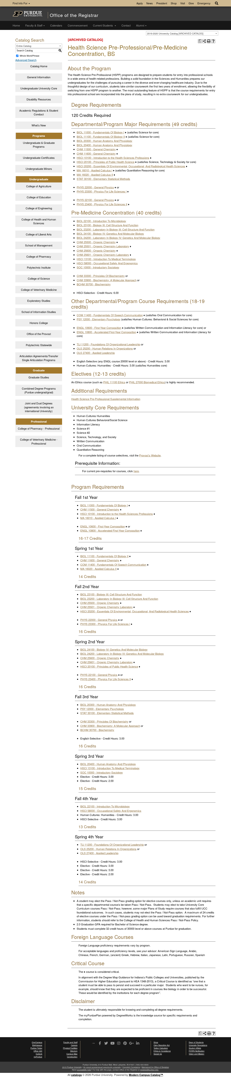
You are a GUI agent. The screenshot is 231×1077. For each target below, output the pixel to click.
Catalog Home (38, 66)
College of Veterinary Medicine (39, 290)
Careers (74, 1045)
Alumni (140, 25)
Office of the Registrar (74, 15)
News (149, 3)
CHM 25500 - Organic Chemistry (96, 242)
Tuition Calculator (161, 1048)
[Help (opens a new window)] (213, 41)
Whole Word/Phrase (29, 55)
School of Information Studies (38, 312)
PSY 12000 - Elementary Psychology (98, 319)
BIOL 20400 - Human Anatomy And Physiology (104, 145)
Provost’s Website (150, 455)
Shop (174, 3)
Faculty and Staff (70, 1042)
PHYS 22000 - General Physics (95, 187)
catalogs (76, 1075)
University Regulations (198, 1045)
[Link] (100, 1043)
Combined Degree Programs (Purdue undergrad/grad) (39, 390)
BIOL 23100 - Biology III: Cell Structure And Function (107, 225)
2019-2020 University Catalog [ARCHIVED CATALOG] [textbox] (175, 33)
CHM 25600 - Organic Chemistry (96, 250)
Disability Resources (39, 99)
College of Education (39, 197)
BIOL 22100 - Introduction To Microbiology (101, 221)
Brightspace (37, 1045)
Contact (126, 25)
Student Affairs (195, 1048)
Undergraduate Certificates (39, 158)
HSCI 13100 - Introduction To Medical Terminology (106, 259)
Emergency (203, 3)
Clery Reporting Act (162, 1045)
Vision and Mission (196, 1054)
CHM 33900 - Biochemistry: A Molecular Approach (106, 280)
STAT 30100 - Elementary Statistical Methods (103, 179)
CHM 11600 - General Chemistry (96, 153)
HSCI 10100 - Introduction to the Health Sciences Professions (113, 158)
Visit (182, 3)
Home (16, 25)
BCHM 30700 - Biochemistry (94, 284)
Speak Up (158, 1054)
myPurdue (38, 1057)
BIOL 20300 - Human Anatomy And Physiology (104, 141)
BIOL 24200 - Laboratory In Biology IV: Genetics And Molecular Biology (118, 238)
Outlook (39, 1054)
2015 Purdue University (72, 1067)
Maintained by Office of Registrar (155, 1067)
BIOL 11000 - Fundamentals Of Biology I (100, 132)
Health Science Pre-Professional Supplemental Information (105, 399)
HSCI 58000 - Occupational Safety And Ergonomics (107, 263)
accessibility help (84, 1070)
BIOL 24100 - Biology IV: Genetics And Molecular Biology (110, 233)
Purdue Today (36, 1048)
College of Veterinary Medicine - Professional (38, 441)
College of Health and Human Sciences (38, 221)
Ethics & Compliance (162, 1051)
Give (191, 3)
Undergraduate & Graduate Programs (39, 144)
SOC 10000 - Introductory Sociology (98, 267)
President (161, 3)
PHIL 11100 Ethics (114, 382)
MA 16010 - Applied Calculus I (94, 170)
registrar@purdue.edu (149, 1070)
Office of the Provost (39, 334)
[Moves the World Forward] (93, 1043)
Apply (139, 3)
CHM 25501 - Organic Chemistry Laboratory (103, 246)
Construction (72, 1057)
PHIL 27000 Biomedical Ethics (147, 382)
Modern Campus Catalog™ (146, 1075)
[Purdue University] (27, 13)
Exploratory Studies (38, 301)
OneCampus (37, 1042)
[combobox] (182, 33)
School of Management (38, 245)
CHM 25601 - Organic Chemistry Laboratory (103, 255)
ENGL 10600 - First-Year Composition (99, 328)
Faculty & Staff (33, 25)
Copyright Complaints (131, 1067)
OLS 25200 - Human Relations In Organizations (105, 348)
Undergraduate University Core (38, 88)
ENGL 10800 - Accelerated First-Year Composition (106, 332)
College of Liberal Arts (39, 234)
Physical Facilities (70, 1048)
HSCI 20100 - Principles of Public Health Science (105, 162)
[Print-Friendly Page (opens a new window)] (209, 41)
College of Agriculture (38, 186)
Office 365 (38, 1051)
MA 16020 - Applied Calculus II (95, 174)
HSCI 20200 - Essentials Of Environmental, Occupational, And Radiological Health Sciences (131, 166)
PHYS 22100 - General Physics (95, 200)
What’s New (39, 125)
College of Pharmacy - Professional (39, 428)
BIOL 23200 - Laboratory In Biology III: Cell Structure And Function (115, 229)
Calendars (56, 25)
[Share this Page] (204, 41)
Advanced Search (25, 60)
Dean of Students (196, 1042)
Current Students (103, 25)
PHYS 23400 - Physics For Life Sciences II (102, 204)
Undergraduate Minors (39, 169)
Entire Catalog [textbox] (23, 46)
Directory (73, 1051)
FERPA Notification (196, 1051)
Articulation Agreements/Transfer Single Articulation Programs (38, 358)
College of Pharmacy (38, 256)
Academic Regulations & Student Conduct (38, 112)
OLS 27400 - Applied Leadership (96, 353)
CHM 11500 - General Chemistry (96, 149)
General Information (38, 77)
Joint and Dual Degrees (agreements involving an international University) (39, 407)
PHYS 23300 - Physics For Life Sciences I (102, 191)
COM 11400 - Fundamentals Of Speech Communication (110, 315)
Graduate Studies (39, 377)
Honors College (39, 323)
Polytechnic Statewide (39, 345)
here (136, 471)
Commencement (78, 25)
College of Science (39, 278)
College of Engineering (39, 208)
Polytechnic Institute (39, 267)
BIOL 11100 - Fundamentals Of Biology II (101, 136)
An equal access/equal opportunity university (102, 1067)
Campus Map (71, 1054)
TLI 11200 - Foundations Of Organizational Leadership (108, 344)
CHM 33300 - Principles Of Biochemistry (101, 276)
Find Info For (20, 3)
